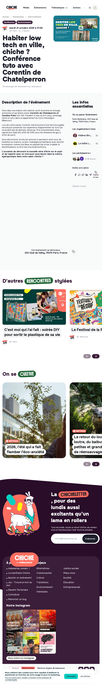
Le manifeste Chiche (19, 573)
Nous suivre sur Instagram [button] (21, 658)
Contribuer (14, 594)
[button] (96, 135)
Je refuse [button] (85, 676)
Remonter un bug (17, 599)
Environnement (34, 17)
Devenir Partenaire (18, 589)
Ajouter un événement (20, 577)
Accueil (5, 17)
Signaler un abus (79, 186)
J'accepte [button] (71, 676)
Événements (18, 17)
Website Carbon (28, 668)
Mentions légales (44, 668)
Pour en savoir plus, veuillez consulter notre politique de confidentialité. (28, 679)
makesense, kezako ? (19, 568)
